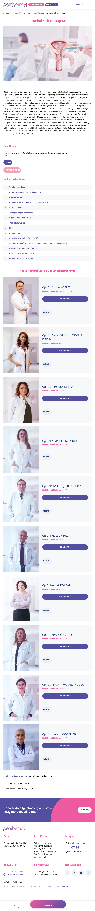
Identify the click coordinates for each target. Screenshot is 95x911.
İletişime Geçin (84, 810)
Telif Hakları (19, 882)
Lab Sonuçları (51, 4)
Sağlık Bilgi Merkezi (22, 13)
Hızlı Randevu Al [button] (65, 299)
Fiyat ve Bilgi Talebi (12, 170)
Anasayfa (7, 13)
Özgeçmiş (46, 312)
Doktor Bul (15, 907)
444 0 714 (79, 4)
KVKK (6, 882)
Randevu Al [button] (48, 906)
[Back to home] (15, 4)
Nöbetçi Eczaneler (16, 871)
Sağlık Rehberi (39, 13)
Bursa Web (64, 886)
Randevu (8, 162)
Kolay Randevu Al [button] (36, 4)
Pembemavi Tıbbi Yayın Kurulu (16, 776)
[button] (86, 4)
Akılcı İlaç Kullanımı (16, 874)
